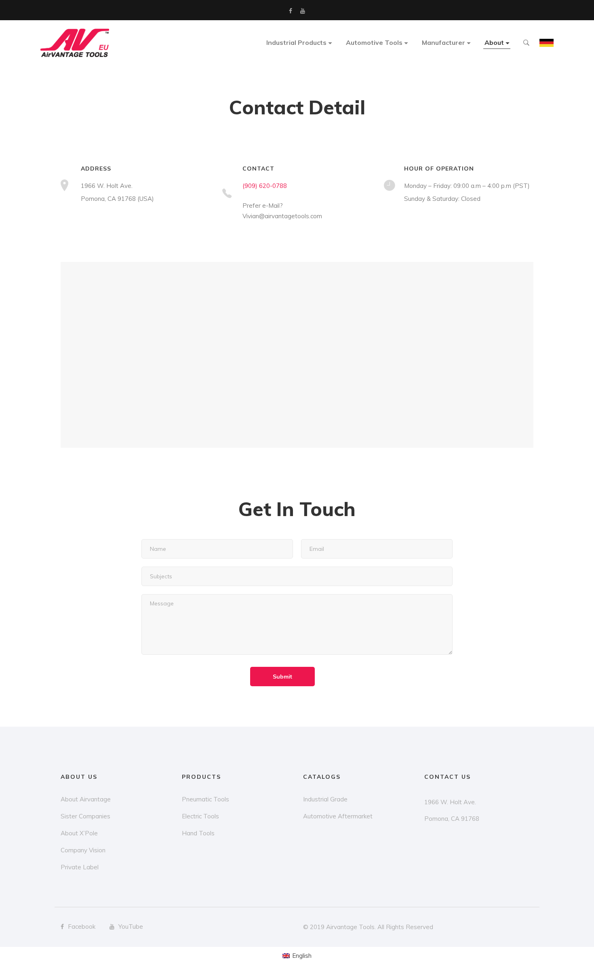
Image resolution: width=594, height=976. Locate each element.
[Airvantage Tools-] (74, 43)
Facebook (290, 11)
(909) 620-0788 (264, 186)
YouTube (302, 11)
